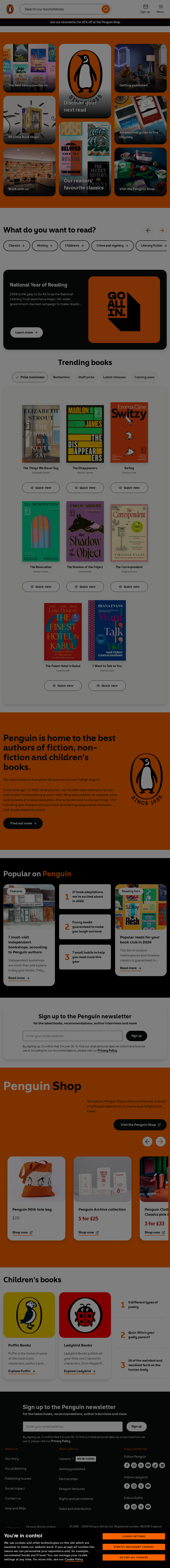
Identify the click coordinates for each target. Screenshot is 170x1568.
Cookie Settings (134, 1536)
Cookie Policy (74, 1559)
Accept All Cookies (134, 1557)
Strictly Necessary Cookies (134, 1546)
